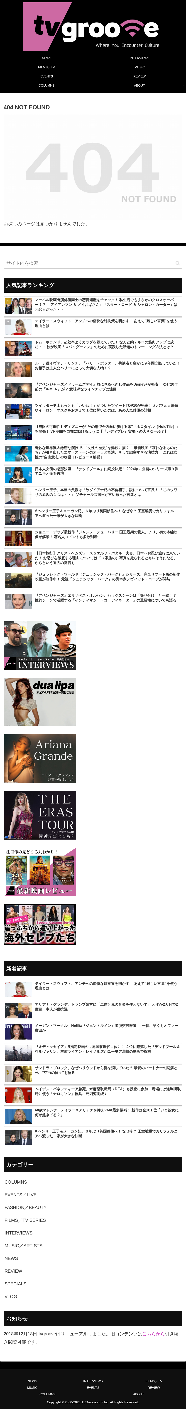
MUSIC (32, 1387)
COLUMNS (47, 1394)
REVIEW (154, 1387)
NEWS (32, 1381)
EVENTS (93, 1387)
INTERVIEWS (93, 1381)
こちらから (153, 1333)
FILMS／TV (153, 1381)
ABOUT (138, 1394)
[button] (178, 263)
